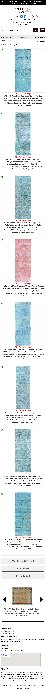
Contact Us (23, 25)
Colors (23, 37)
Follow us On (14, 17)
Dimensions (40, 37)
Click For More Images (23, 94)
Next (41, 599)
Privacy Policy (23, 688)
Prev (4, 599)
